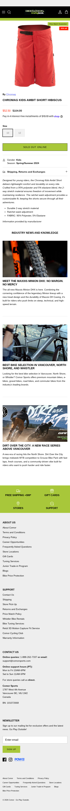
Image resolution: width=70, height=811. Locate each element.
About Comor (9, 527)
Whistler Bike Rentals (13, 618)
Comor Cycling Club (13, 633)
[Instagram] (10, 759)
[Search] (10, 12)
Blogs (5, 570)
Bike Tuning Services (13, 623)
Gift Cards (8, 556)
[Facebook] (4, 759)
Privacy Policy (10, 537)
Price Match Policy (12, 614)
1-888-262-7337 (28, 657)
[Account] (59, 12)
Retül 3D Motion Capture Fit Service (21, 628)
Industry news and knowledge (35, 232)
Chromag (11, 94)
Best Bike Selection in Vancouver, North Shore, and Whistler (34, 366)
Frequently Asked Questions (17, 546)
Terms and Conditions (14, 532)
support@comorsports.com (17, 660)
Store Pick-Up (10, 604)
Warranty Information (13, 638)
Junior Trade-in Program (15, 566)
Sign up (11, 749)
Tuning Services (11, 561)
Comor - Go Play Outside (19, 800)
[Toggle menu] (3, 12)
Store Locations (11, 551)
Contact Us (8, 594)
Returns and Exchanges (15, 609)
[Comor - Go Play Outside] (35, 12)
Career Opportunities (13, 542)
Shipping (7, 599)
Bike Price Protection (13, 575)
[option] (35, 56)
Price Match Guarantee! (42, 3)
